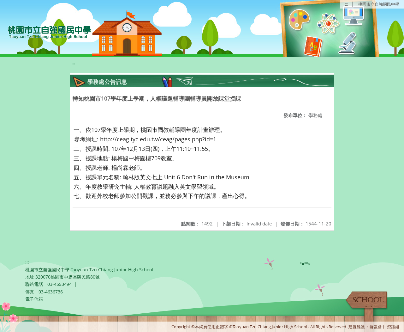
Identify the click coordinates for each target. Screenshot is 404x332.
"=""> (305, 264)
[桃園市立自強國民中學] (46, 31)
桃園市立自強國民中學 (378, 4)
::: (346, 4)
